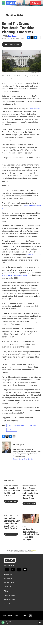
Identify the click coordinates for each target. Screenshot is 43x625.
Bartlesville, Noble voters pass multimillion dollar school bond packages (30, 534)
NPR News (11, 430)
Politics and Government (16, 425)
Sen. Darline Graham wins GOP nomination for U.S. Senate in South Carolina (12, 523)
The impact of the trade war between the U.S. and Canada (12, 492)
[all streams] (40, 622)
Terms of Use (8, 578)
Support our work (9, 599)
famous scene (34, 109)
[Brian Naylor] (6, 447)
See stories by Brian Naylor (23, 459)
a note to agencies (33, 254)
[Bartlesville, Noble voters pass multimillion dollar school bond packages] (30, 518)
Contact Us (7, 604)
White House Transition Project (14, 275)
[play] (3, 623)
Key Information (9, 582)
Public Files (7, 587)
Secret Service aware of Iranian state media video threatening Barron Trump (30, 493)
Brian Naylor (12, 36)
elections (33, 425)
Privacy (6, 591)
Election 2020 (14, 15)
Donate (36, 3)
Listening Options (9, 595)
